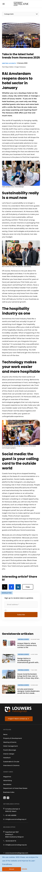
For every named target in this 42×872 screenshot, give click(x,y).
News (5, 734)
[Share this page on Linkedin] (18, 587)
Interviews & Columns (11, 765)
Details (24, 869)
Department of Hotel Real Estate (15, 788)
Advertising (7, 780)
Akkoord (11, 869)
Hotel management (10, 746)
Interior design (8, 754)
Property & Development (12, 738)
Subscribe (21, 615)
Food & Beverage (9, 750)
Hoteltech (7, 758)
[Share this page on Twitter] (4, 587)
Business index (8, 792)
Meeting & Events (9, 63)
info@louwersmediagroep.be (16, 845)
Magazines (7, 777)
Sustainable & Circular (11, 762)
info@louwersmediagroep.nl (15, 819)
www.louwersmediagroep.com (16, 853)
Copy (28, 587)
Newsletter (7, 784)
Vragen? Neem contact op (17, 719)
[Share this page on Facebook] (11, 587)
